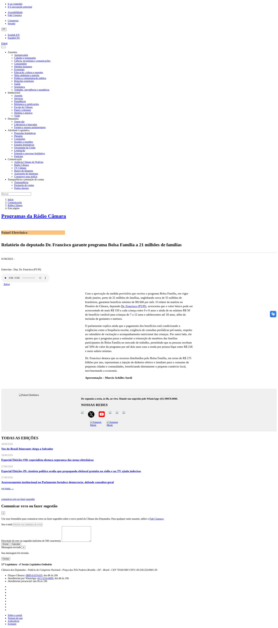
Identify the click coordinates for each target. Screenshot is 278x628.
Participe (18, 156)
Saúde (17, 84)
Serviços (18, 98)
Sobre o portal (15, 615)
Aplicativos (13, 621)
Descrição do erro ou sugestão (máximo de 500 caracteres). (31, 540)
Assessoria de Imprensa (26, 173)
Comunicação (15, 202)
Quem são (19, 121)
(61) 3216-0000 (45, 578)
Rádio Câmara (21, 165)
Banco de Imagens (23, 170)
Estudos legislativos (24, 144)
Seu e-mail (6, 524)
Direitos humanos (23, 66)
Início (11, 199)
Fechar (6, 559)
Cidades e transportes (25, 58)
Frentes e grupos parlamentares (30, 127)
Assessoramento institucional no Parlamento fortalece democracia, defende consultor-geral (57, 482)
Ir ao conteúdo (15, 4)
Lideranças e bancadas (25, 124)
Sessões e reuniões (23, 141)
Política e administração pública (30, 78)
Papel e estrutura (22, 110)
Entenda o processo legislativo (29, 153)
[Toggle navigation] (3, 46)
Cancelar (16, 544)
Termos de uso (15, 618)
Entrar (4, 43)
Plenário (18, 136)
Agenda (18, 95)
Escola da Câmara (23, 107)
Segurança (19, 87)
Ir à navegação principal (20, 6)
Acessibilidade (15, 12)
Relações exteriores (24, 81)
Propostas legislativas (25, 133)
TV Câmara (20, 168)
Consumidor (20, 63)
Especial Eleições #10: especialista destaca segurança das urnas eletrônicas (47, 459)
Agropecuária (21, 55)
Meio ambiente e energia (26, 75)
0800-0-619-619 (34, 575)
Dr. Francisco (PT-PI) (133, 306)
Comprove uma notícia (25, 176)
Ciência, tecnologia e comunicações (32, 60)
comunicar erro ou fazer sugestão (18, 499)
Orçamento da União (24, 147)
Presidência (20, 101)
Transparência (21, 182)
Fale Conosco (15, 15)
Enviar (6, 544)
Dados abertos (21, 188)
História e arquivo (23, 113)
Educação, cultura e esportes (28, 72)
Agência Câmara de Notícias (28, 162)
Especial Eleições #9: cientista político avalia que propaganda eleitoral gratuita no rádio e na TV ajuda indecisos (71, 471)
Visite (17, 115)
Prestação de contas (24, 185)
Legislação (19, 150)
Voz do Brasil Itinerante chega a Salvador (27, 448)
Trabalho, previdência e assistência (31, 89)
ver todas (7, 488)
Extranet (12, 624)
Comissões (19, 139)
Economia (19, 69)
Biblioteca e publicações (26, 104)
